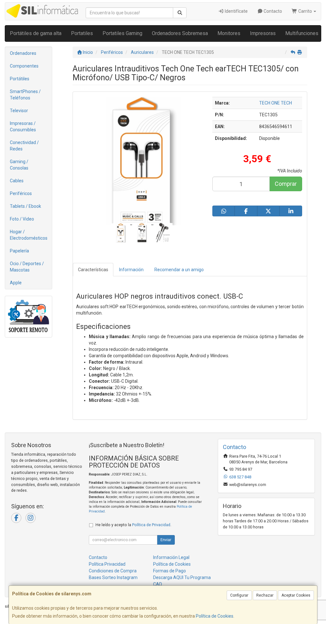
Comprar (286, 183)
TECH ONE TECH (275, 102)
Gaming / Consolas (19, 165)
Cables (17, 180)
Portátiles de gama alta (35, 33)
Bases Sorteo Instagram (113, 577)
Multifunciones (301, 33)
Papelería (19, 250)
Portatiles (82, 33)
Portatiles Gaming (122, 33)
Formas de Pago (169, 570)
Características (93, 269)
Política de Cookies (214, 616)
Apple (16, 282)
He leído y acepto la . (133, 524)
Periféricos (21, 193)
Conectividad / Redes (24, 145)
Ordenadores (23, 53)
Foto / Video (22, 218)
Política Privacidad (107, 564)
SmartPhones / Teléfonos (25, 94)
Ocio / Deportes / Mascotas (27, 266)
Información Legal (171, 557)
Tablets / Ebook (25, 206)
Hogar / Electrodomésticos (28, 235)
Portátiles (19, 78)
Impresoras (263, 33)
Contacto (272, 11)
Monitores (228, 33)
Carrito (305, 11)
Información (131, 269)
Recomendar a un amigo (179, 269)
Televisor (19, 110)
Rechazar (264, 595)
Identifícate (236, 11)
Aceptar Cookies (295, 595)
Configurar (239, 595)
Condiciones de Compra (113, 570)
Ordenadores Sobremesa (180, 33)
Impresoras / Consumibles (23, 126)
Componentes (24, 66)
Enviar (165, 540)
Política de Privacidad (151, 524)
